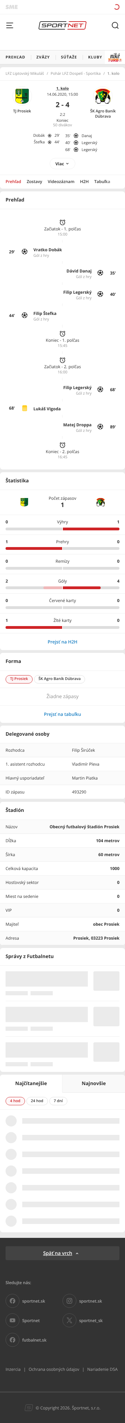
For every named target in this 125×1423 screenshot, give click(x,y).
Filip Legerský (77, 292)
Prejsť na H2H (62, 642)
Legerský (89, 142)
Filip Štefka (45, 313)
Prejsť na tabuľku (62, 714)
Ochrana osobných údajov (53, 1369)
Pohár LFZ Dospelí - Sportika (76, 73)
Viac (60, 164)
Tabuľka (102, 181)
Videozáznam (61, 181)
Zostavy (34, 181)
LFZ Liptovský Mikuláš (25, 73)
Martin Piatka (85, 778)
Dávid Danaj (79, 271)
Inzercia (13, 1369)
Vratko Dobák (47, 250)
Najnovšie (94, 1083)
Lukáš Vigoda (47, 409)
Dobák (39, 135)
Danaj (87, 136)
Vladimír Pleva (85, 764)
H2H (84, 181)
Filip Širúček (83, 750)
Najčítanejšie (31, 1083)
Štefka (39, 142)
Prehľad (13, 181)
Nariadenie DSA (102, 1369)
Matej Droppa (77, 425)
